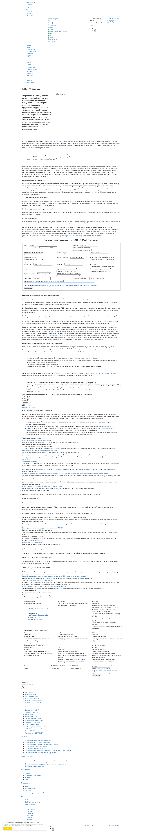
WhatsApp (34, 615)
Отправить (96, 675)
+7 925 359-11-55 (113, 19)
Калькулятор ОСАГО (32, 716)
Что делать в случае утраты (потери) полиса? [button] (38, 580)
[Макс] (67, 35)
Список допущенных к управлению (102, 257)
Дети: (26, 269)
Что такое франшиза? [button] (29, 461)
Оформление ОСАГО (32, 710)
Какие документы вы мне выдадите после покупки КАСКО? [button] (42, 528)
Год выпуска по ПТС (31, 248)
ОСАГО (29, 45)
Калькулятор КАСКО (32, 699)
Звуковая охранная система (67, 269)
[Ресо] (67, 27)
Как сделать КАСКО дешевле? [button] (32, 542)
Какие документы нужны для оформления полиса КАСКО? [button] (42, 486)
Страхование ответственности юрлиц (38, 740)
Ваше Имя (28, 278)
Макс (38, 166)
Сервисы (29, 56)
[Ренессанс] (67, 39)
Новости (29, 5)
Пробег (59, 253)
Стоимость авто (95, 252)
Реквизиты (29, 13)
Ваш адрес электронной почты (34, 281)
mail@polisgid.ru (38, 619)
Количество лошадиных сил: (34, 252)
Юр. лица (24, 736)
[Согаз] (67, 29)
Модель (76, 245)
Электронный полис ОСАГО (34, 720)
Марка (26, 245)
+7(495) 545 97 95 (34, 609)
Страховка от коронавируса (34, 766)
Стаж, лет (60, 264)
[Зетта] (67, 37)
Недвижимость (31, 51)
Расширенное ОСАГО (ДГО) (34, 733)
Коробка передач (63, 257)
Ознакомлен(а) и (61, 286)
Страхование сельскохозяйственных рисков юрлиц (42, 753)
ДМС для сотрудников (32, 802)
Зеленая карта (30, 788)
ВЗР (26, 786)
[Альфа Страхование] (67, 23)
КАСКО (28, 47)
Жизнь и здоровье (27, 756)
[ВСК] (67, 33)
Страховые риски (30, 274)
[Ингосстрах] (67, 21)
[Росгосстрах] (67, 19)
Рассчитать (28, 288)
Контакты (29, 15)
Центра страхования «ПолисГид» (71, 236)
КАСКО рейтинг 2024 (32, 696)
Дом (26, 779)
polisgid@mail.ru (112, 21)
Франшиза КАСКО (31, 694)
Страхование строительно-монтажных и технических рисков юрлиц (48, 750)
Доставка (29, 9)
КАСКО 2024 (29, 692)
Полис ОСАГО (30, 731)
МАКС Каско (30, 82)
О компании (30, 2)
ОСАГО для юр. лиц (32, 725)
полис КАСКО (56, 141)
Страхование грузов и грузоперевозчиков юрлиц (41, 744)
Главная (29, 80)
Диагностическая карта (33, 718)
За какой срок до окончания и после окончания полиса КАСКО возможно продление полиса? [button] (54, 576)
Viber (47, 615)
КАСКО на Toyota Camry (33, 701)
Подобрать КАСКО (28, 407)
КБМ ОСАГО (29, 714)
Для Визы (28, 791)
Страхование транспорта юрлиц (36, 746)
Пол (91, 264)
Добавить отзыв (27, 685)
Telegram (41, 615)
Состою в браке (95, 266)
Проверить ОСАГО (31, 712)
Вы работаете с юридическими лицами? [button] (36, 480)
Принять (8, 828)
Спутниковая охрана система (100, 269)
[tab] (71, 440)
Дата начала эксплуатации (82, 247)
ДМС (22, 796)
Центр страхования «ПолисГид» (54, 335)
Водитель (27, 262)
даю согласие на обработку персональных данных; (79, 286)
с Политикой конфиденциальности (48, 286)
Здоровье (29, 53)
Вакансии (29, 11)
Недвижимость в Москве (33, 775)
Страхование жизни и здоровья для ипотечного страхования (46, 764)
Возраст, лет (28, 264)
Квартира (28, 777)
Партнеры (29, 7)
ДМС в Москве (30, 804)
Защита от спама (79, 281)
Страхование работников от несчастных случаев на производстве (47, 760)
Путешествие (30, 49)
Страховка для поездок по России (36, 793)
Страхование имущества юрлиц (36, 748)
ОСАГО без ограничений (33, 729)
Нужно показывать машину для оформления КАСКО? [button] (40, 450)
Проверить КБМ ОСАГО (33, 722)
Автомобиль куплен (31, 257)
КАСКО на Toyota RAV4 (33, 703)
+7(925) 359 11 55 (34, 617)
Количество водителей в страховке (69, 273)
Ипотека (28, 773)
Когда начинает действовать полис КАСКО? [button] (37, 440)
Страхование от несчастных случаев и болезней (41, 762)
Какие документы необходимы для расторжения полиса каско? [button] (44, 586)
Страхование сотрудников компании (37, 742)
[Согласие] (67, 25)
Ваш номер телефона (81, 278)
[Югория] (67, 42)
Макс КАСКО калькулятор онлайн (97, 373)
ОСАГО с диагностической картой (36, 727)
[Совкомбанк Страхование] (67, 31)
